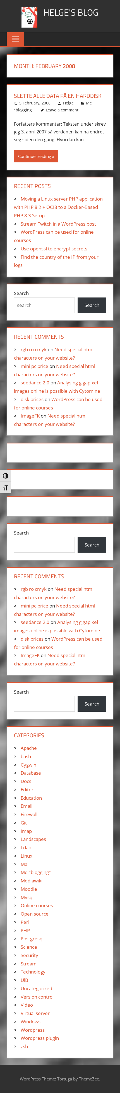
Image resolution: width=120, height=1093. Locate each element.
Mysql (27, 897)
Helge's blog (71, 12)
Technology (33, 971)
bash (26, 756)
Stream (29, 963)
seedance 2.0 (35, 382)
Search (21, 293)
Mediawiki (31, 880)
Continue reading (34, 156)
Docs (26, 781)
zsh (24, 1046)
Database (31, 773)
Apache (29, 748)
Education (31, 798)
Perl (25, 922)
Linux (26, 856)
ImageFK (30, 416)
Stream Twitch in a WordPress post (58, 224)
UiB (24, 980)
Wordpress (33, 1030)
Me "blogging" (36, 872)
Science (29, 947)
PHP (25, 930)
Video (27, 1005)
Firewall (29, 814)
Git (24, 822)
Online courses (37, 905)
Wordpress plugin (40, 1038)
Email (26, 806)
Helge (68, 103)
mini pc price (34, 366)
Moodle (29, 889)
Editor (27, 789)
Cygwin (28, 765)
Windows (30, 1021)
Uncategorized (36, 988)
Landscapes (33, 839)
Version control (37, 997)
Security (29, 955)
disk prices (32, 399)
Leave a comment (62, 110)
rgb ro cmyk (34, 349)
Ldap (26, 847)
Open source (35, 914)
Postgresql (32, 938)
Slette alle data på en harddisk (57, 95)
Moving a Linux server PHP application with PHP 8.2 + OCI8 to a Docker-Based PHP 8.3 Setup (58, 207)
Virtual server (35, 1013)
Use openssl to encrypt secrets (54, 248)
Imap (26, 831)
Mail (25, 864)
